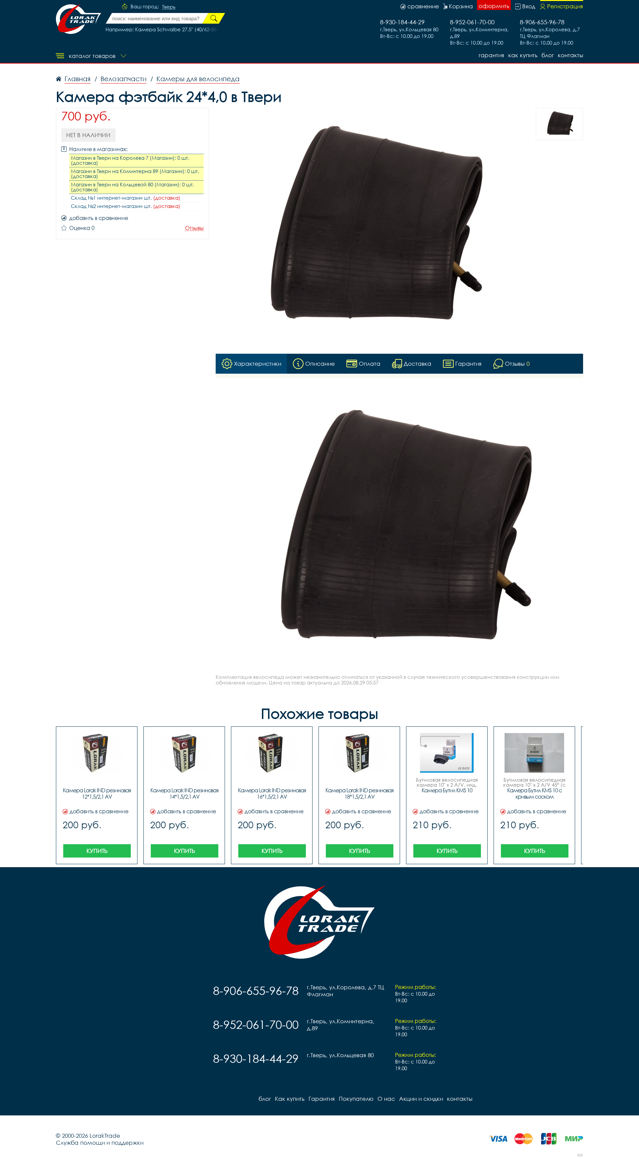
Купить (97, 850)
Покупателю (356, 1098)
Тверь (168, 7)
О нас (386, 1098)
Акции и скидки (421, 1098)
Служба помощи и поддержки (99, 1142)
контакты (570, 55)
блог (547, 55)
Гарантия (491, 55)
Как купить (522, 55)
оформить (494, 5)
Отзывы (194, 228)
